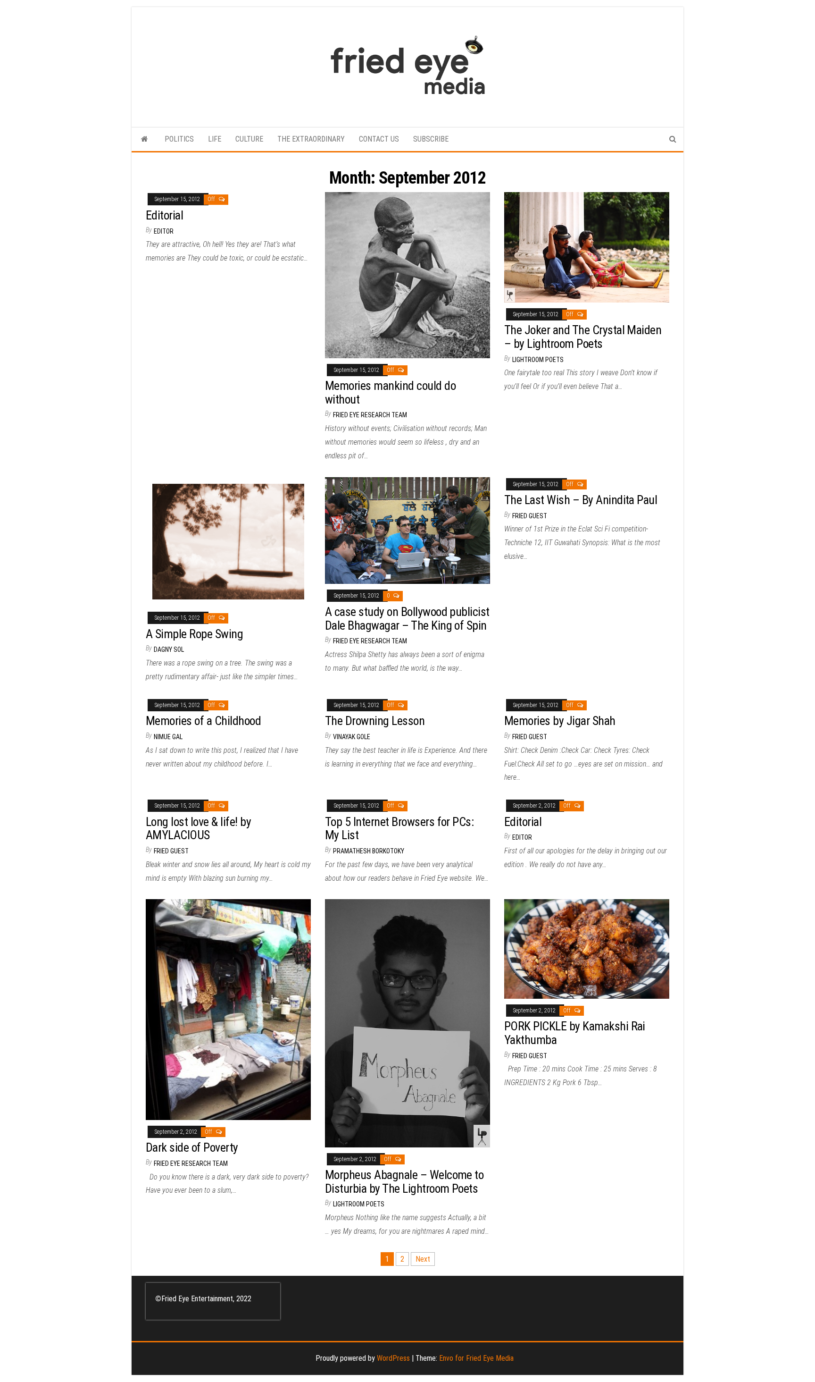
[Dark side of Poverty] (228, 1008)
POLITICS (179, 139)
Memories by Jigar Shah (559, 721)
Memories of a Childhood (203, 721)
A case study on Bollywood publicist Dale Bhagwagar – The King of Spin (407, 618)
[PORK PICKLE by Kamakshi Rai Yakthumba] (586, 948)
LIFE (214, 139)
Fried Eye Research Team (370, 415)
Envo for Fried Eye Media (476, 1358)
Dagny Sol (169, 649)
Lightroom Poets (538, 359)
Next (423, 1259)
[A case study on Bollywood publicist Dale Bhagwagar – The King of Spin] (407, 529)
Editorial (164, 215)
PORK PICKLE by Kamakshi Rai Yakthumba (574, 1033)
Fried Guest (529, 516)
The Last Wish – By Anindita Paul (580, 500)
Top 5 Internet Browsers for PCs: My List (399, 829)
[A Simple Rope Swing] (228, 541)
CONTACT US (379, 139)
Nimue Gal (168, 737)
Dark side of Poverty (192, 1147)
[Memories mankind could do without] (407, 274)
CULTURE (249, 139)
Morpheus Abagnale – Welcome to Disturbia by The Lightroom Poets (404, 1182)
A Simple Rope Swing (194, 634)
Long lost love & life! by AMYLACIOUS (198, 829)
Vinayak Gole (351, 737)
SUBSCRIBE (431, 139)
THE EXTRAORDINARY (311, 139)
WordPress (393, 1358)
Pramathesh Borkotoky (368, 851)
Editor (164, 231)
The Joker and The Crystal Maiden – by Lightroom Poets (582, 337)
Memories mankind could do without (390, 392)
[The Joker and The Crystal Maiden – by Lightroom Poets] (586, 246)
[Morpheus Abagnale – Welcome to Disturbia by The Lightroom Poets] (407, 1022)
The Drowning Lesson (374, 721)
